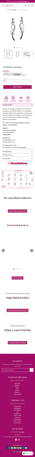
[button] (3, 250)
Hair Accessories (17, 394)
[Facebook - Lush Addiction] (16, 440)
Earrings (14, 9)
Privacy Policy (17, 419)
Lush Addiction (19, 451)
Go (32, 370)
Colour (5, 78)
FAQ (17, 412)
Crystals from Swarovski (9, 130)
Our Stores (21, 432)
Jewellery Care (17, 413)
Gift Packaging (22, 147)
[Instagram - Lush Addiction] (19, 440)
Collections (17, 392)
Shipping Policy (17, 406)
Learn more (24, 74)
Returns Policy (17, 423)
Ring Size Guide (17, 415)
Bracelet (17, 390)
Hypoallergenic (17, 408)
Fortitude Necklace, (19, 122)
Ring (17, 389)
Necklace (17, 385)
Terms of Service (17, 421)
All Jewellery (17, 383)
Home (8, 9)
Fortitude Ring (13, 125)
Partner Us (17, 417)
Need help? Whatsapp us (23, 1)
